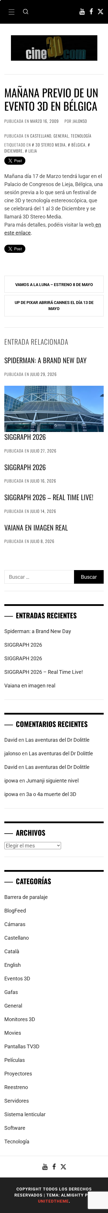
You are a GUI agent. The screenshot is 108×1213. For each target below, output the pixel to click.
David (10, 740)
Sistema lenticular (25, 1114)
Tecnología (81, 136)
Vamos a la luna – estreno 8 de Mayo (54, 284)
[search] (26, 12)
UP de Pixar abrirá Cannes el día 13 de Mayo (54, 305)
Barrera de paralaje (26, 897)
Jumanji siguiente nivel (52, 781)
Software (14, 1128)
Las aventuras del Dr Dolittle (57, 740)
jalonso (80, 121)
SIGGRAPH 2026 (25, 436)
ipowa (11, 781)
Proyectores (18, 1074)
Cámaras (14, 924)
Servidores (16, 1101)
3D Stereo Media (50, 145)
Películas (14, 1060)
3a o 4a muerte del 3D (51, 794)
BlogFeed (15, 911)
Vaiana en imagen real (36, 527)
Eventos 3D (17, 978)
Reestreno (16, 1087)
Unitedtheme (53, 1201)
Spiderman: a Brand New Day (45, 360)
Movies (12, 1033)
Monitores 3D (19, 1019)
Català (11, 951)
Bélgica (78, 145)
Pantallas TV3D (21, 1046)
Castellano (40, 136)
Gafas (11, 992)
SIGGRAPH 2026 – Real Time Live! (48, 497)
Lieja (33, 151)
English (12, 965)
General (61, 136)
